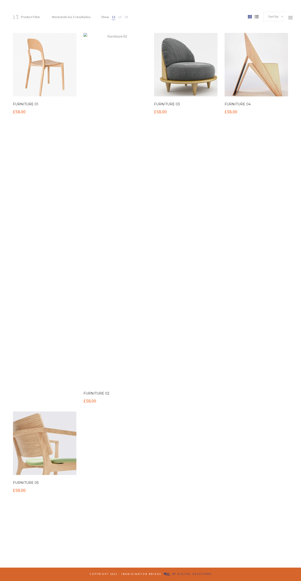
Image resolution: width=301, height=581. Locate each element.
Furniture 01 (25, 104)
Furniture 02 (96, 393)
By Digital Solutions (192, 574)
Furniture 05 (26, 483)
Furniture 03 (167, 104)
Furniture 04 (238, 104)
